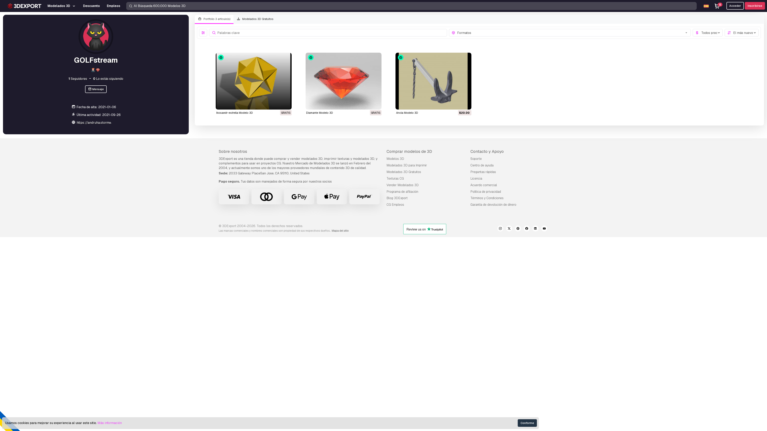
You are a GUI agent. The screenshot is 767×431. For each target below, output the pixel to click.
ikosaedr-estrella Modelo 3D (234, 113)
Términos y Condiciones (487, 198)
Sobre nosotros (233, 151)
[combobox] (573, 32)
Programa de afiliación (402, 192)
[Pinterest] (518, 229)
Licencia (476, 178)
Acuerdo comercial (483, 185)
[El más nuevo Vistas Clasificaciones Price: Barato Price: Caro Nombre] (742, 33)
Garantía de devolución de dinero (493, 205)
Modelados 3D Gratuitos (257, 19)
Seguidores (78, 79)
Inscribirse (755, 6)
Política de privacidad (485, 192)
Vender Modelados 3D (402, 185)
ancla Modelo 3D (407, 113)
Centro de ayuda (482, 165)
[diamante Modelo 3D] (344, 81)
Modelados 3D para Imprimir (406, 165)
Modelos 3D (395, 159)
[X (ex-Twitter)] (509, 229)
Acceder (735, 6)
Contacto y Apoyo (487, 151)
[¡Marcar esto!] (285, 104)
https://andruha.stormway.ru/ (98, 123)
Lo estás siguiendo (108, 79)
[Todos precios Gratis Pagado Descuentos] (708, 33)
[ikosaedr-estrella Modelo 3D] (254, 81)
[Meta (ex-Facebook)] (527, 229)
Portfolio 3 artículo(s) (216, 19)
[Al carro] (457, 104)
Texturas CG (395, 178)
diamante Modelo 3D (319, 113)
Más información (109, 423)
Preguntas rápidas (483, 172)
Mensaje (98, 89)
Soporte (476, 159)
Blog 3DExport (397, 198)
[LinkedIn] (535, 229)
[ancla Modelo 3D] (433, 81)
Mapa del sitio (340, 230)
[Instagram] (500, 229)
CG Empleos (395, 205)
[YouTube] (544, 229)
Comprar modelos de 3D (409, 151)
